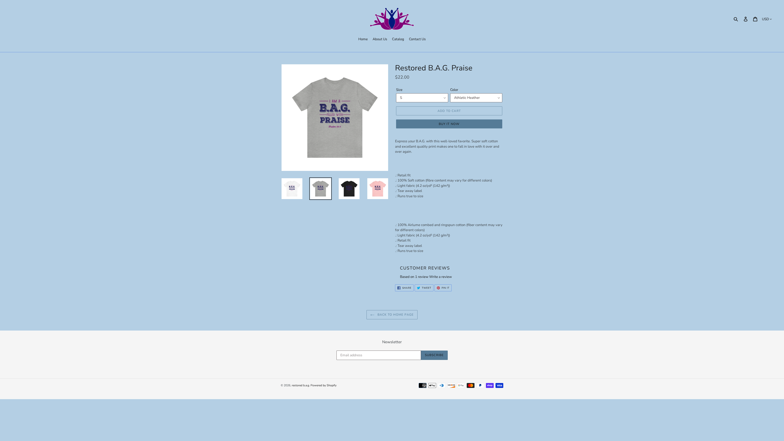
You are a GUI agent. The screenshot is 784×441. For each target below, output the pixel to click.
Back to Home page (395, 315)
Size (399, 89)
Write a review (440, 276)
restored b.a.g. (301, 385)
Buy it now (449, 124)
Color (454, 89)
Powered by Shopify (323, 385)
